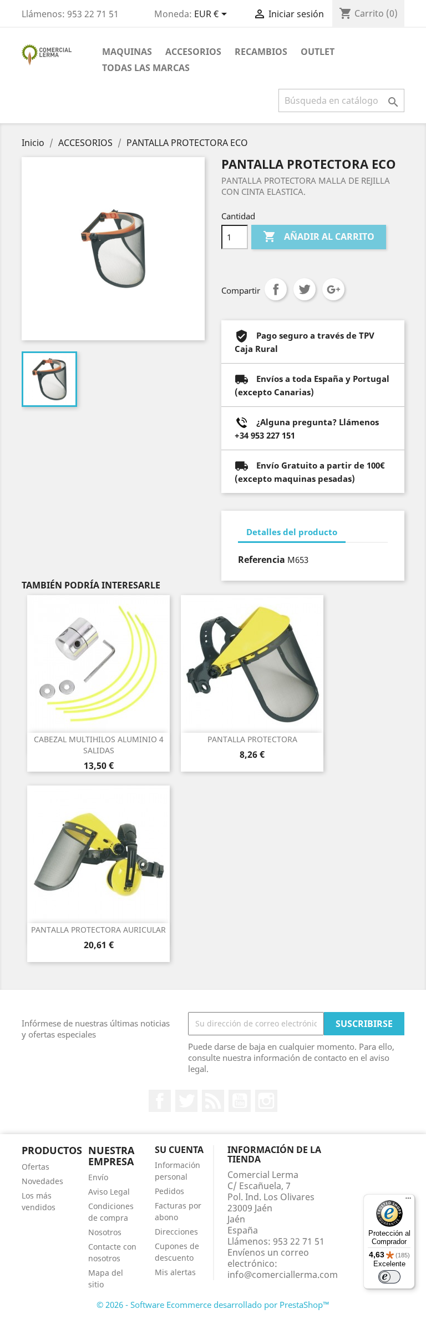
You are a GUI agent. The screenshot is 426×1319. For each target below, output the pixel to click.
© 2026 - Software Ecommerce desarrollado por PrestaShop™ (213, 1304)
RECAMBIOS (261, 52)
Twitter (186, 1101)
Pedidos (169, 1191)
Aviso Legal (109, 1191)
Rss (213, 1101)
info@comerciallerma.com (282, 1274)
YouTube (240, 1101)
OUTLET (317, 52)
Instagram (266, 1101)
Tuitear (304, 289)
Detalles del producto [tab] (291, 531)
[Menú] (408, 1200)
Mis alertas (175, 1272)
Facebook (160, 1101)
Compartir (276, 289)
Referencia (261, 559)
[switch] (389, 1276)
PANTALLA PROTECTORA (252, 739)
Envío (98, 1177)
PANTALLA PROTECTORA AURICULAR (98, 929)
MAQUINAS (127, 52)
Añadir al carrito (318, 236)
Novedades (42, 1181)
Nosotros (104, 1232)
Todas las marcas (146, 68)
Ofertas (35, 1166)
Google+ (333, 289)
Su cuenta (179, 1150)
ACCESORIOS (193, 52)
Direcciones (176, 1231)
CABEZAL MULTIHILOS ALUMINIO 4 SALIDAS (99, 745)
